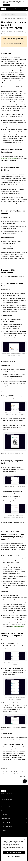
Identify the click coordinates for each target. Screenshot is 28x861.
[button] (15, 9)
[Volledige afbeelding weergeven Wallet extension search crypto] (15, 686)
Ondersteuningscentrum (8, 18)
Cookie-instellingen (13, 856)
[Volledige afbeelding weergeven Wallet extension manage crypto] (15, 656)
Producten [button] (4, 811)
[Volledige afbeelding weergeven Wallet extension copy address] (14, 346)
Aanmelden (20, 9)
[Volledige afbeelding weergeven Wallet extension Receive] (15, 406)
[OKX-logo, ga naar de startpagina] (4, 9)
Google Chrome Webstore (9, 158)
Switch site (6, 5)
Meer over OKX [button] (5, 807)
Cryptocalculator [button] (6, 826)
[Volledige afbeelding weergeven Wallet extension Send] (15, 480)
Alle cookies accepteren (14, 852)
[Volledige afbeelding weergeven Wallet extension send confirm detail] (15, 509)
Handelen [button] (4, 830)
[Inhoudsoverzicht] (25, 781)
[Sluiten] (25, 839)
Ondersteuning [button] (5, 818)
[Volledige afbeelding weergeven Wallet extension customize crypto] (15, 719)
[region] (14, 849)
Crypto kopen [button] (5, 822)
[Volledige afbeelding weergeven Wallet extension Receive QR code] (15, 441)
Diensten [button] (4, 814)
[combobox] (15, 14)
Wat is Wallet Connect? (18, 626)
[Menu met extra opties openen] (26, 9)
